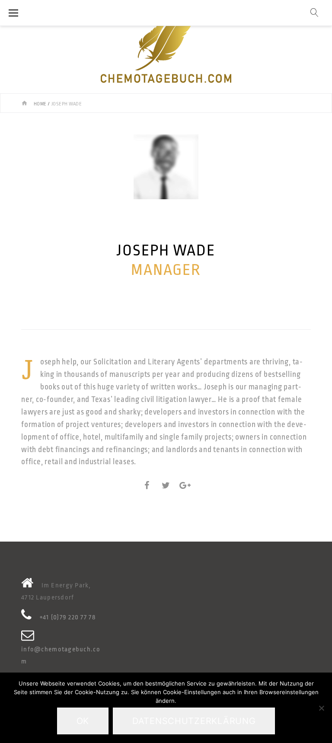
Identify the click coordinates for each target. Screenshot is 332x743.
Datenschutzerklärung (193, 721)
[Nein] (321, 708)
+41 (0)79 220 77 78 (68, 617)
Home (40, 104)
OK (83, 721)
